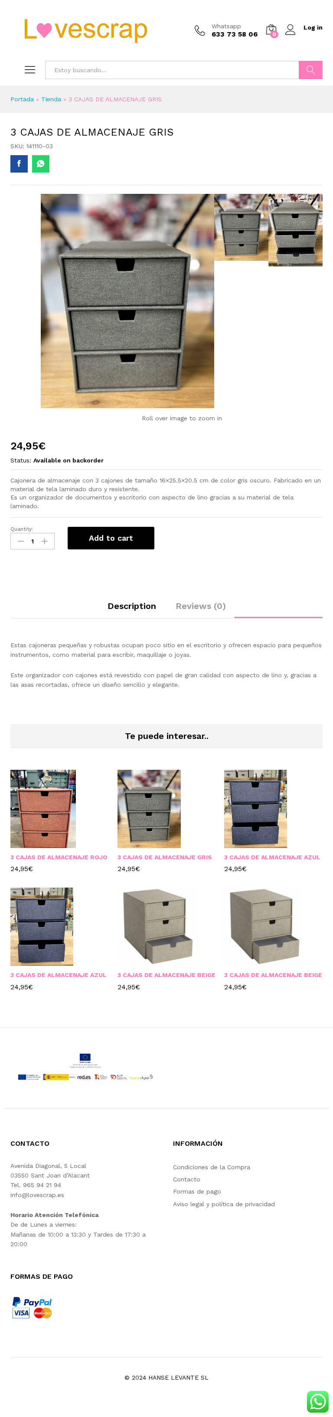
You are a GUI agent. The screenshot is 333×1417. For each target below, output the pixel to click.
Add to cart (111, 537)
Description (132, 606)
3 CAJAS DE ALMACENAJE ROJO (59, 857)
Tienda (51, 99)
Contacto (186, 1179)
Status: (20, 460)
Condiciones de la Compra (211, 1167)
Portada (22, 99)
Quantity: (21, 529)
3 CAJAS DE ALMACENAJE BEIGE (166, 974)
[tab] (132, 610)
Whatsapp (226, 26)
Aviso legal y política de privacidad (224, 1204)
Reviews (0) (201, 606)
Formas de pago (197, 1191)
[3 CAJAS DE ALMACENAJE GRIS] (19, 164)
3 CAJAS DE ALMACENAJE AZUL (272, 857)
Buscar (311, 70)
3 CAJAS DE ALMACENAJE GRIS (165, 857)
